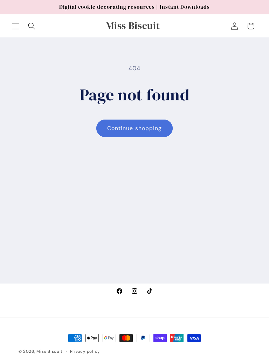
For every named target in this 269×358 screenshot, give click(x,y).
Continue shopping (134, 128)
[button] (15, 26)
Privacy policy (85, 351)
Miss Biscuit (49, 351)
